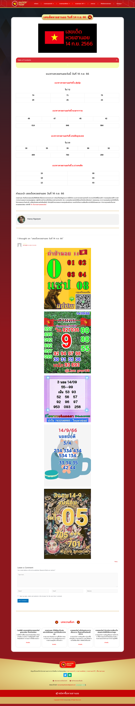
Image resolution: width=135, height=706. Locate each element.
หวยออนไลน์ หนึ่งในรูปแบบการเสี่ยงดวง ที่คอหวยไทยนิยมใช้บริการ (80, 632)
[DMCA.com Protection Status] (81, 685)
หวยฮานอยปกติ (48, 4)
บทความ (93, 4)
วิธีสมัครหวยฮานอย (106, 4)
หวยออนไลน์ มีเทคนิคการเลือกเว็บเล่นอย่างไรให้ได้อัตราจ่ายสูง (107, 631)
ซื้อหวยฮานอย (100, 671)
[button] (116, 60)
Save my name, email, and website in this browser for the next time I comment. (41, 596)
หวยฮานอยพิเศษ (63, 4)
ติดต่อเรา (119, 4)
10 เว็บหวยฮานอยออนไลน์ (38, 204)
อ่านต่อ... (28, 642)
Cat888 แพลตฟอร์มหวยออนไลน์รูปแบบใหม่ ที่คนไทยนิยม (28, 631)
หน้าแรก (36, 4)
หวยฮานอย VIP (79, 4)
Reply (116, 561)
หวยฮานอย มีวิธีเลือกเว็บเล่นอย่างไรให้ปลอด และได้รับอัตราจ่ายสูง (54, 632)
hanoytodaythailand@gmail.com (66, 685)
